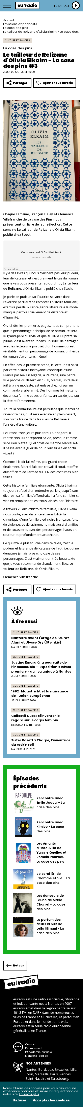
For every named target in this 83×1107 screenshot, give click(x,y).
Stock (26, 234)
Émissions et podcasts (20, 24)
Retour (18, 965)
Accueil (8, 20)
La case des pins (15, 28)
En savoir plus (29, 1094)
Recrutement (33, 1048)
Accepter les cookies (51, 1100)
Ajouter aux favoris (58, 83)
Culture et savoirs (17, 40)
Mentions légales (36, 1056)
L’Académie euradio (38, 1052)
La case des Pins (40, 219)
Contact (30, 1044)
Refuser (19, 1100)
